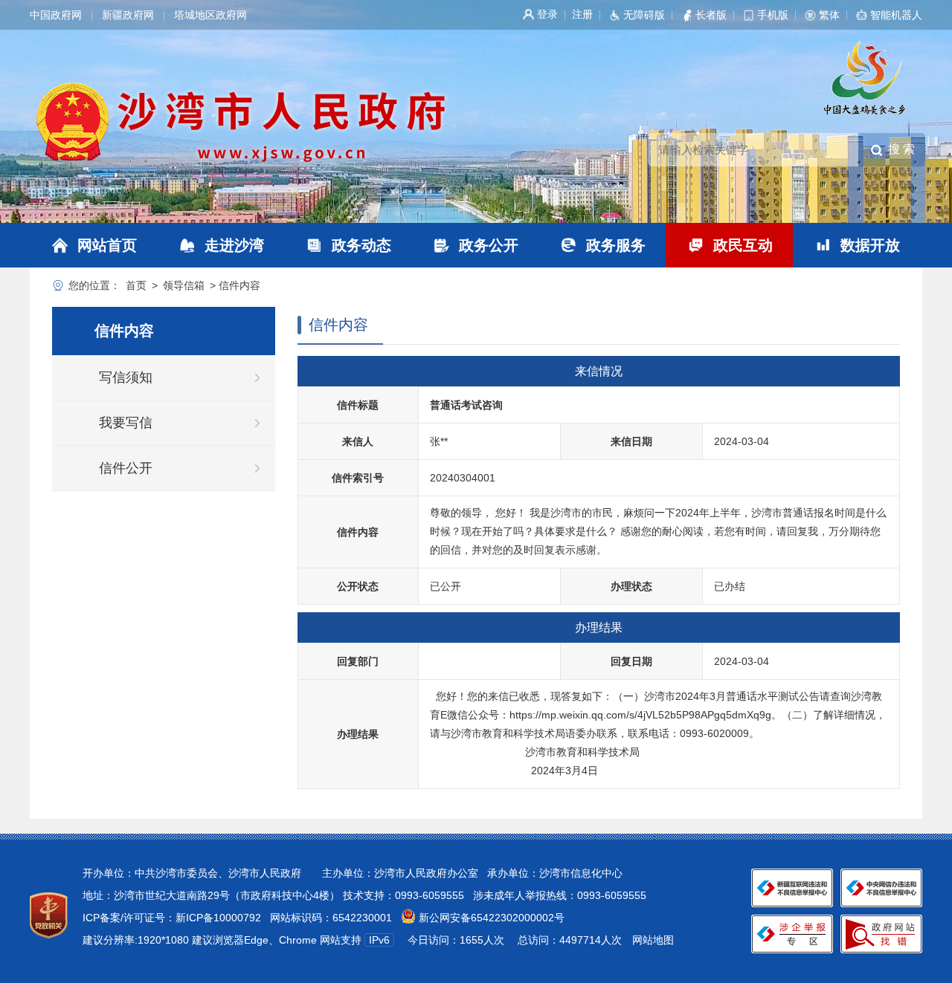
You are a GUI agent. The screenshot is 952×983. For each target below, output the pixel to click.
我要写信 (125, 422)
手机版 (772, 15)
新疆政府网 (128, 15)
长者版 (711, 15)
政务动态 (361, 245)
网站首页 (107, 245)
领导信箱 (184, 285)
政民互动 (743, 245)
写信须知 (125, 377)
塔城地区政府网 (210, 15)
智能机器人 (896, 15)
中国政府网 (56, 15)
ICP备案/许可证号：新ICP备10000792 (172, 918)
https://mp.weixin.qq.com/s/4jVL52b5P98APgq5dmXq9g (640, 715)
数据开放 (870, 245)
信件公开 (125, 468)
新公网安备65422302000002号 (490, 918)
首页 (136, 285)
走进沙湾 (234, 245)
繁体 (829, 15)
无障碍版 (644, 15)
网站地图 (653, 940)
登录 (547, 14)
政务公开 (488, 245)
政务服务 (616, 245)
